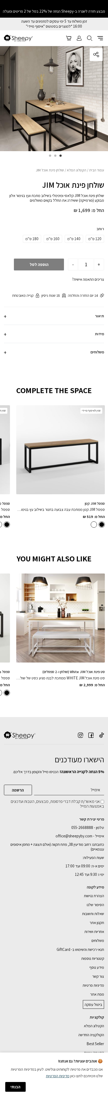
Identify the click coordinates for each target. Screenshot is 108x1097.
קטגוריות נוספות (92, 958)
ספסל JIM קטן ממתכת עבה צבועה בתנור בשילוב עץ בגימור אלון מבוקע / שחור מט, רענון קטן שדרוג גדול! (60, 509)
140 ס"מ (73, 238)
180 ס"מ (32, 238)
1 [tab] (59, 157)
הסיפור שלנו (95, 904)
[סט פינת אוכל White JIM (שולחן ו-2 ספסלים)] (60, 618)
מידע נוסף (96, 967)
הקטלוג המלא (76, 170)
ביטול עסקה (93, 1004)
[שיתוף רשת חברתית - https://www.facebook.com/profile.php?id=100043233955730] (91, 735)
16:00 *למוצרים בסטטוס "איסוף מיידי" (54, 26)
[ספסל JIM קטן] (60, 449)
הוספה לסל (39, 264)
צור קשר (98, 976)
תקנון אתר (97, 922)
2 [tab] (54, 157)
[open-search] (89, 38)
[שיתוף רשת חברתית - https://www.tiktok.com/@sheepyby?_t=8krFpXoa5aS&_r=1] (101, 735)
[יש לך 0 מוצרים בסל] (68, 38)
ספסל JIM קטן (95, 503)
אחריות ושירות (94, 931)
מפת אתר (97, 994)
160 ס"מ (53, 238)
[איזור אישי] (79, 38)
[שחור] (102, 524)
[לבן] (94, 524)
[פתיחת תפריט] (100, 38)
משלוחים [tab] (97, 351)
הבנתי (15, 1086)
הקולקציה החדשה (91, 1034)
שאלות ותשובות (93, 913)
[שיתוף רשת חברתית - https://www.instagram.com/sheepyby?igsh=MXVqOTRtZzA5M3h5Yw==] (80, 735)
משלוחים (97, 940)
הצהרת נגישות (94, 895)
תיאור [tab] (99, 315)
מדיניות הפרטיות (57, 1075)
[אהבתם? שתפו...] (76, 54)
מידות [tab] (99, 333)
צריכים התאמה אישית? (88, 279)
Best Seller (95, 1043)
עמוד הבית (96, 170)
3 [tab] (48, 157)
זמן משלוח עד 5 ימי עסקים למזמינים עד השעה (54, 21)
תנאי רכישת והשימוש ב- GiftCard (80, 949)
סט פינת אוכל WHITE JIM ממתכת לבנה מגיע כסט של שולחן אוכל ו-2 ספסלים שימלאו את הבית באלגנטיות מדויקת (60, 678)
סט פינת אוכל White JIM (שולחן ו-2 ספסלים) (73, 671)
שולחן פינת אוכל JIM (73, 185)
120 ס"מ (94, 238)
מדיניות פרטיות (93, 985)
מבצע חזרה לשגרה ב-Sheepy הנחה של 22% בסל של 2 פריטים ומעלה (54, 11)
